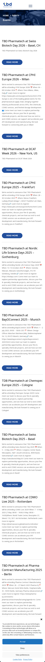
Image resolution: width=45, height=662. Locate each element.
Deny (22, 648)
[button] (41, 619)
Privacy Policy (27, 659)
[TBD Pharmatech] (16, 4)
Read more (12, 62)
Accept (22, 642)
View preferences (22, 655)
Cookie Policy (17, 659)
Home (6, 15)
